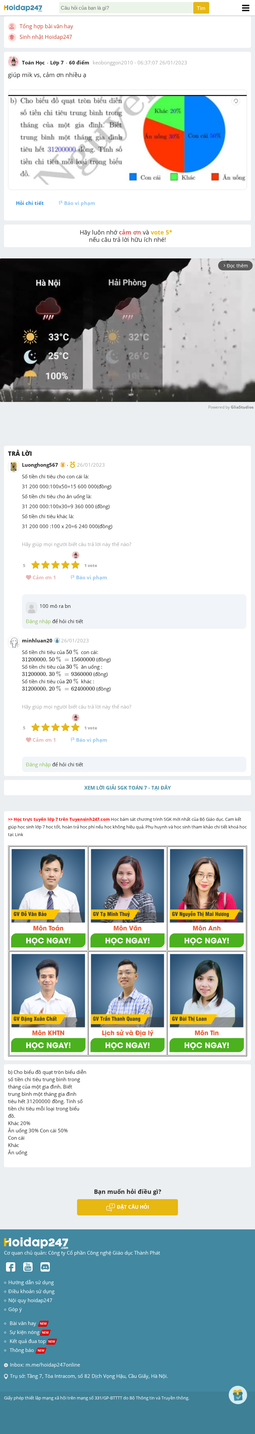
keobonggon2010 (113, 62)
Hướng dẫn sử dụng (31, 1282)
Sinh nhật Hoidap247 (46, 37)
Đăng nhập (38, 621)
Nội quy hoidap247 (30, 1300)
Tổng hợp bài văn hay (46, 26)
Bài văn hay (27, 1323)
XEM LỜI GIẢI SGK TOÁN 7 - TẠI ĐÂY (127, 787)
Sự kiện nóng (29, 1332)
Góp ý (15, 1309)
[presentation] (73, 652)
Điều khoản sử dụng (31, 1291)
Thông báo (27, 1350)
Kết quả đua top (32, 1341)
